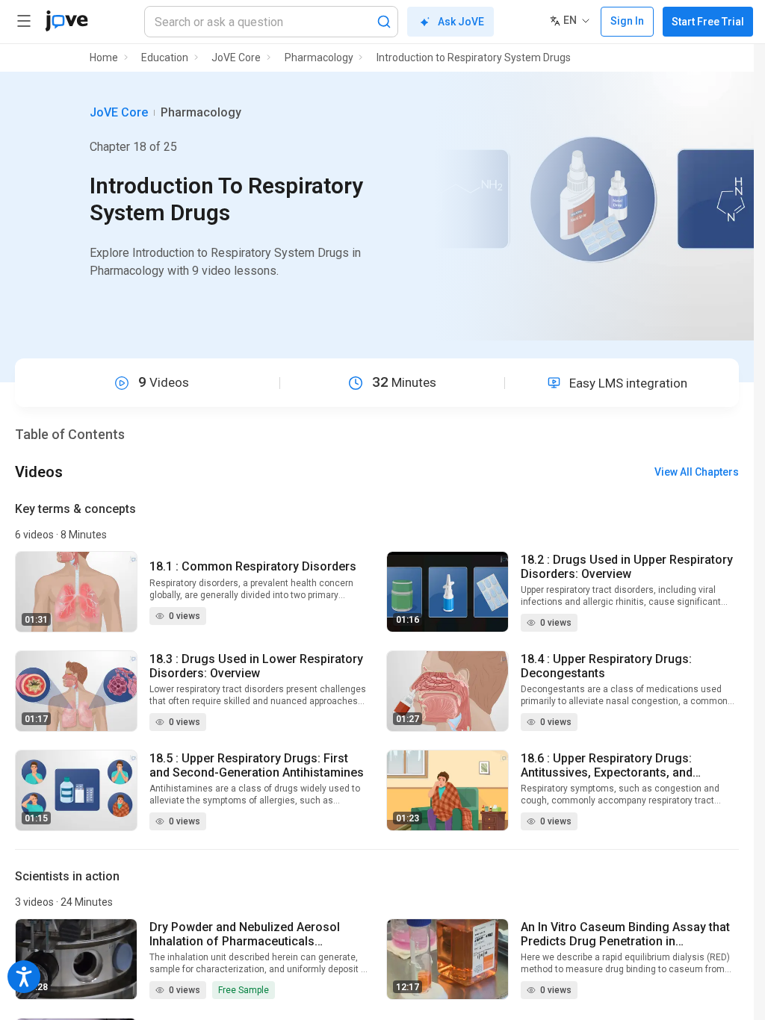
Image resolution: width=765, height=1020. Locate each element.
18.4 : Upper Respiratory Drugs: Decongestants (606, 666)
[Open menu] (24, 21)
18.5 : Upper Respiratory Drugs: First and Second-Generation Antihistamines (256, 765)
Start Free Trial (708, 22)
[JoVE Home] (66, 20)
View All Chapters (696, 472)
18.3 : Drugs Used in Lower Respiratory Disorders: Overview (256, 666)
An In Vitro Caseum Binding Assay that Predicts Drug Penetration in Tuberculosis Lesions (625, 934)
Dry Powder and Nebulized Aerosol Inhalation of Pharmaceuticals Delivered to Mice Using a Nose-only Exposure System (249, 934)
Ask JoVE (461, 22)
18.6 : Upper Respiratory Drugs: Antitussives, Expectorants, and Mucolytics (607, 765)
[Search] (384, 21)
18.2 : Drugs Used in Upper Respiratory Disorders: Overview (627, 567)
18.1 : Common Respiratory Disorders (252, 566)
